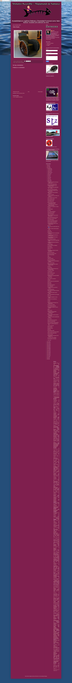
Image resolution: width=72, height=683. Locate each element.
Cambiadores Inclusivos (56, 396)
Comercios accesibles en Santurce (56, 416)
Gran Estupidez (57, 484)
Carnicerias (54, 401)
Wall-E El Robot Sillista (51, 254)
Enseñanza (54, 460)
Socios (57, 639)
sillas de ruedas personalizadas (20, 62)
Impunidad (55, 507)
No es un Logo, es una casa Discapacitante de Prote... (52, 203)
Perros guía (57, 573)
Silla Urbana (49, 282)
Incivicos (54, 509)
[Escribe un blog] (27, 61)
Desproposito (55, 437)
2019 (48, 346)
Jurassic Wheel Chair (51, 201)
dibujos (54, 438)
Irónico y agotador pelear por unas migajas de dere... (52, 237)
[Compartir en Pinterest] (30, 61)
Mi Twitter (48, 45)
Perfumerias (56, 571)
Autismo (56, 385)
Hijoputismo (54, 494)
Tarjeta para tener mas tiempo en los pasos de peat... (53, 303)
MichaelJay (36, 676)
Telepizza (58, 650)
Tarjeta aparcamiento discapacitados (55, 647)
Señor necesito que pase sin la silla (53, 217)
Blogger (46, 676)
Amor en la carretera (50, 274)
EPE (56, 462)
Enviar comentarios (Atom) (20, 93)
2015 (48, 351)
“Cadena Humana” (50, 334)
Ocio (58, 560)
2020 (48, 345)
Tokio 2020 (57, 656)
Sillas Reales (49, 283)
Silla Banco (49, 257)
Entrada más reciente (16, 91)
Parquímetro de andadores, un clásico (53, 206)
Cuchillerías (56, 424)
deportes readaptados (55, 433)
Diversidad (55, 443)
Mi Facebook (48, 44)
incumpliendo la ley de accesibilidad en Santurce (56, 513)
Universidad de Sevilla (51, 200)
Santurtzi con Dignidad (50, 43)
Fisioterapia (54, 478)
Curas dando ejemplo (51, 219)
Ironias (57, 518)
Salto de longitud (50, 313)
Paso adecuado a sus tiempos (52, 338)
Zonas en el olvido (55, 669)
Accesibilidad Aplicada (51, 289)
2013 (48, 354)
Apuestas (54, 379)
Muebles (54, 552)
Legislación (54, 526)
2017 (48, 349)
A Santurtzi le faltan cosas (56, 364)
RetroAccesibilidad (56, 610)
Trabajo (57, 657)
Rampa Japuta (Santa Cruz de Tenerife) (53, 294)
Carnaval (49, 300)
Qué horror (49, 225)
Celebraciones (55, 406)
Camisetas (56, 397)
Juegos (54, 521)
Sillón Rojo (49, 329)
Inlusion (54, 516)
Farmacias (54, 476)
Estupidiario (54, 473)
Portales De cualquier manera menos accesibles (56, 589)
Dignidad (54, 440)
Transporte (55, 658)
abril (48, 178)
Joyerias (57, 520)
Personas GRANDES (55, 576)
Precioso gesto (50, 231)
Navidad (54, 554)
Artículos (57, 380)
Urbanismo (55, 661)
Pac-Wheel (49, 210)
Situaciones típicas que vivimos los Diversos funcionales (56, 636)
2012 (48, 355)
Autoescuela (55, 386)
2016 (48, 350)
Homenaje (57, 496)
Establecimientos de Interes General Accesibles (56, 465)
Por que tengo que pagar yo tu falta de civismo (56, 586)
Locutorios (56, 538)
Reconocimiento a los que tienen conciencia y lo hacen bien (56, 603)
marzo (49, 179)
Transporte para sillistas (51, 212)
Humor (55, 501)
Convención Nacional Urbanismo (52, 189)
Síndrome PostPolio (55, 632)
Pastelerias (54, 569)
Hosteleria (54, 497)
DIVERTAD (54, 448)
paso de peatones (56, 568)
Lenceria (54, 527)
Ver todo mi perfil (48, 39)
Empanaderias (55, 454)
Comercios (55, 414)
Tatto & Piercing (55, 648)
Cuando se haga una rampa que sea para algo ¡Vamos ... (53, 269)
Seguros (54, 619)
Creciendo (49, 266)
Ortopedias (54, 563)
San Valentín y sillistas (51, 270)
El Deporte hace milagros (51, 304)
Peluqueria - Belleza (56, 570)
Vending (54, 664)
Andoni (53, 30)
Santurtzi (54, 617)
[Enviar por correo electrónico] (26, 61)
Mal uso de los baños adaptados (56, 543)
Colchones (54, 412)
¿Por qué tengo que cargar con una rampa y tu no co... (53, 223)
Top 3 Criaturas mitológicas (51, 211)
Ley (57, 527)
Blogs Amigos (56, 393)
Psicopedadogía (55, 593)
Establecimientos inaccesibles (56, 467)
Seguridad (54, 618)
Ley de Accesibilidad (56, 529)
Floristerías (54, 479)
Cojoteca (54, 411)
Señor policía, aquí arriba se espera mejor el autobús (53, 264)
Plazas (58, 579)
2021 (48, 344)
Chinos (56, 409)
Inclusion (55, 510)
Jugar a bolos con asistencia (52, 278)
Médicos (56, 547)
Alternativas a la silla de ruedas (52, 218)
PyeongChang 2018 (56, 595)
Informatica (54, 515)
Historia (54, 495)
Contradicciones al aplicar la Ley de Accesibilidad (56, 422)
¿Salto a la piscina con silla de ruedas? (53, 331)
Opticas (54, 562)
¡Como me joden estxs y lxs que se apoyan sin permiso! (53, 205)
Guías (57, 485)
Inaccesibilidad (50, 246)
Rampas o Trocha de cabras (56, 600)
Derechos (55, 436)
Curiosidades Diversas (55, 427)
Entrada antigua (40, 91)
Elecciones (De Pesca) (51, 252)
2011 (48, 356)
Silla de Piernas (50, 310)
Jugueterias (54, 522)
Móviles (57, 551)
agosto (49, 173)
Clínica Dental (55, 410)
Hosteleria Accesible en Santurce (56, 499)
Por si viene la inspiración (51, 259)
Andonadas (57, 377)
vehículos (54, 663)
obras (54, 559)
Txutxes (57, 660)
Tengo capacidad (56, 655)
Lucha (58, 541)
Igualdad (56, 503)
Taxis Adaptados (55, 649)
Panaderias (54, 564)
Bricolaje (54, 394)
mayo (48, 177)
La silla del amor (50, 271)
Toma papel (49, 230)
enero (49, 340)
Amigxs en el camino (56, 376)
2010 (48, 357)
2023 (48, 341)
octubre (49, 171)
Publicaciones (55, 594)
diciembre (49, 168)
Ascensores (55, 381)
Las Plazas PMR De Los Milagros (52, 245)
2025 (48, 166)
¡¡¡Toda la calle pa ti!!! (51, 325)
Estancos (56, 472)
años (57, 378)
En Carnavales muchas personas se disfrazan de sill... (53, 235)
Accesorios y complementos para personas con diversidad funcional (56, 370)
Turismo (54, 659)
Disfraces (55, 442)
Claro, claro (49, 295)
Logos (58, 539)
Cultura (54, 425)
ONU (56, 561)
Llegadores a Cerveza (51, 194)
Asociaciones (57, 384)
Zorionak (54, 670)
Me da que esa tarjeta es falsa (52, 253)
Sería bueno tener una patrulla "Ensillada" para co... (52, 312)
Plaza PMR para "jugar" (51, 330)
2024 (48, 167)
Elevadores (55, 453)
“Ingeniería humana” (50, 258)
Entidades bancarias (56, 461)
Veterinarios (54, 665)
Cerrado (58, 408)
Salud (58, 613)
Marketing (54, 545)
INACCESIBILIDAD (50, 286)
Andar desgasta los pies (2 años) (52, 197)
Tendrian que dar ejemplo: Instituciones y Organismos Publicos (56, 653)
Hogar (54, 496)
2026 (48, 165)
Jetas (58, 519)
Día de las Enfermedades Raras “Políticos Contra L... (52, 185)
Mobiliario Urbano (55, 549)
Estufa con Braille (50, 244)
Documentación (55, 449)
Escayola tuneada (50, 328)
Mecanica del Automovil (56, 546)
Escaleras (54, 463)
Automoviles (54, 387)
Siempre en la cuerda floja (51, 321)
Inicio (28, 91)
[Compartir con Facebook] (29, 61)
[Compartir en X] (28, 61)
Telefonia (54, 650)
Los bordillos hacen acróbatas (52, 337)
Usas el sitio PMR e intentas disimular (53, 322)
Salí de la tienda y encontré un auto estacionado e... (53, 191)
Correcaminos (50, 318)
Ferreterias (54, 477)
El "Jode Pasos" (50, 277)
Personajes (56, 574)
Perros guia (56, 572)
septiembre (49, 172)
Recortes (54, 605)
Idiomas (58, 502)
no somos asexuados (56, 557)
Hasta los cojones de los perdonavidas (53, 281)
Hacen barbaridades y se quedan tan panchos (56, 488)
